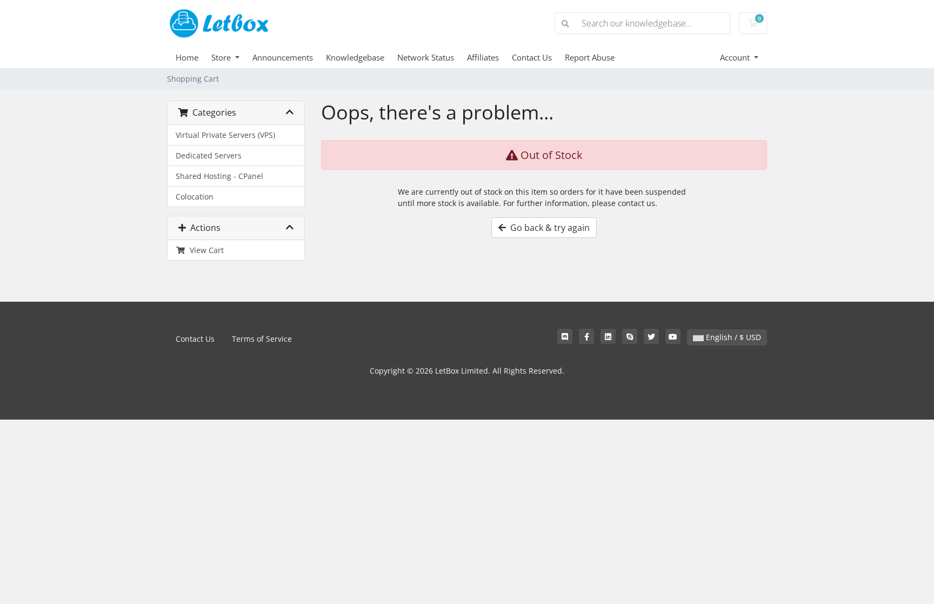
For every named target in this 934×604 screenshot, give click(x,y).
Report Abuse (590, 57)
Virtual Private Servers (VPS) (225, 135)
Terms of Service (262, 339)
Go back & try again (548, 228)
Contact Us (532, 57)
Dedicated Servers (209, 155)
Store (222, 57)
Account (736, 57)
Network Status (425, 57)
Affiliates (483, 57)
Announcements (282, 57)
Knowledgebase (355, 57)
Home (187, 57)
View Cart (204, 250)
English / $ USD (732, 337)
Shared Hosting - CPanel (219, 176)
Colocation (195, 196)
